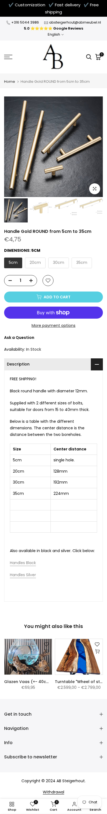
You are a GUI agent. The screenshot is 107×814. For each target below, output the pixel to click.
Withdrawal (53, 792)
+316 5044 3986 (25, 22)
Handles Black (23, 562)
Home (9, 81)
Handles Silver (23, 575)
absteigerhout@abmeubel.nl (75, 22)
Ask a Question (19, 337)
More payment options (53, 325)
